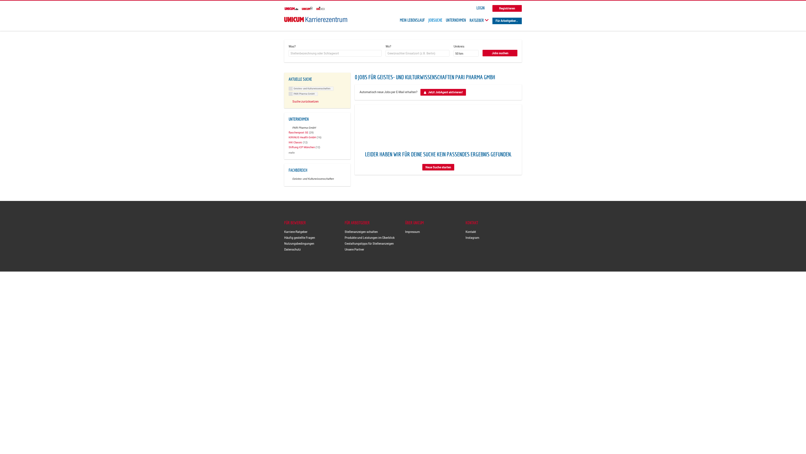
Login (480, 8)
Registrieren (507, 8)
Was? (292, 46)
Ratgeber (477, 20)
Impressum (412, 232)
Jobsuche (435, 20)
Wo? (388, 46)
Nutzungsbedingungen (299, 243)
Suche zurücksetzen (305, 101)
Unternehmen (456, 20)
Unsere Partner (354, 249)
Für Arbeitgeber (506, 21)
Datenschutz (292, 249)
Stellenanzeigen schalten (361, 232)
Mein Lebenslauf (412, 20)
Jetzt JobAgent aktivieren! (445, 92)
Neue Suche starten (438, 167)
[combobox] (335, 53)
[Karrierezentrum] (315, 19)
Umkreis (459, 46)
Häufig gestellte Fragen (299, 238)
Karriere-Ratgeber (295, 232)
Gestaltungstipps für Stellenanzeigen (369, 243)
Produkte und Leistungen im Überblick (370, 238)
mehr (292, 152)
